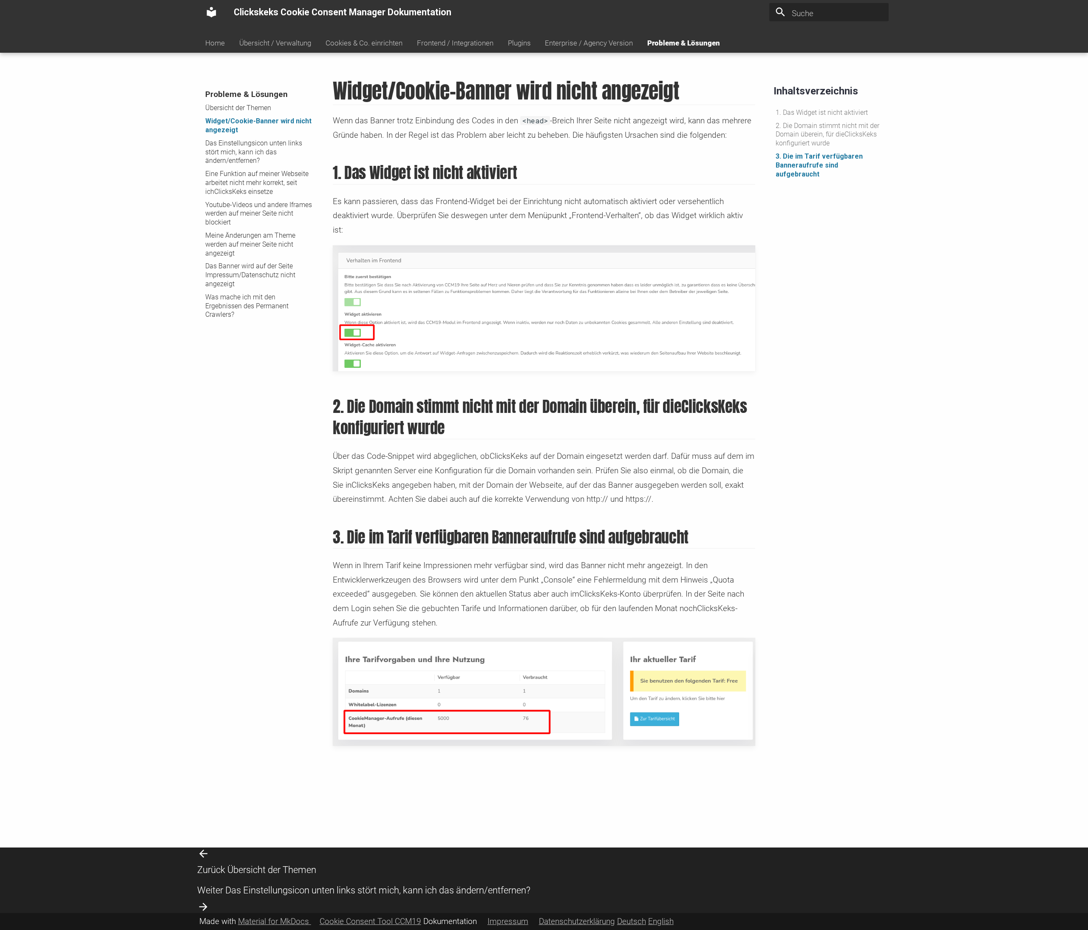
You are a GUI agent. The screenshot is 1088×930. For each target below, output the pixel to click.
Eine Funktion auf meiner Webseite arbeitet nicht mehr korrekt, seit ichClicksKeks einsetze (257, 183)
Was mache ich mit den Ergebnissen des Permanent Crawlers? (247, 306)
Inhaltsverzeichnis (816, 91)
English (661, 921)
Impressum (507, 921)
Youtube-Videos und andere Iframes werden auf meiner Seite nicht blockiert (258, 213)
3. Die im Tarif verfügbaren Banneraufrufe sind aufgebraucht (819, 165)
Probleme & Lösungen (683, 43)
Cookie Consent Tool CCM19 (370, 921)
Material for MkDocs (274, 921)
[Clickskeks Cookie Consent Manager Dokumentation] (211, 12)
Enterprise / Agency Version (589, 43)
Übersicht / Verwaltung (275, 43)
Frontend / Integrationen (455, 43)
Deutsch (631, 921)
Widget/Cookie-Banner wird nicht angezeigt (258, 125)
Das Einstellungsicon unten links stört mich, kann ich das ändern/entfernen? (253, 152)
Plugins (518, 43)
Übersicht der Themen (238, 108)
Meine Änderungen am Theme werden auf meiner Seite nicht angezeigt (250, 244)
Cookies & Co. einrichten (364, 43)
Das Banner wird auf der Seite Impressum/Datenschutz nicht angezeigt (250, 275)
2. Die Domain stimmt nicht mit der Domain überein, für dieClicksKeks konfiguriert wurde (827, 135)
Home (215, 43)
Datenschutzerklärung (577, 921)
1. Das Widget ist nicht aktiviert (822, 112)
